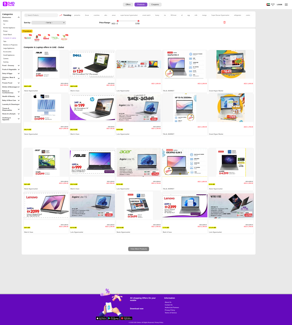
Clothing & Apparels (6, 118)
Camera (5, 58)
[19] (28, 42)
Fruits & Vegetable (9, 69)
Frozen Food (7, 83)
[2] (46, 42)
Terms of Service (171, 313)
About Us (168, 302)
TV (4, 24)
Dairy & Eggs (7, 73)
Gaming (5, 62)
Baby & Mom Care (9, 100)
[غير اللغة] (268, 4)
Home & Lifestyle (9, 114)
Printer (5, 31)
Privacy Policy (170, 310)
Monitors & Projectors (10, 45)
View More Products (138, 249)
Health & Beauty (8, 96)
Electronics (6, 17)
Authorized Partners (172, 307)
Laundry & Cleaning (10, 104)
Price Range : (105, 23)
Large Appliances (8, 48)
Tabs (4, 41)
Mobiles (5, 21)
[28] (37, 42)
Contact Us (168, 305)
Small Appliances (9, 55)
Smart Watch (7, 34)
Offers (128, 4)
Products (141, 4)
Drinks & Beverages (10, 87)
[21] (64, 42)
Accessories (7, 52)
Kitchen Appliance (9, 28)
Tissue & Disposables (7, 109)
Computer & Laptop (9, 38)
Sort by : (28, 23)
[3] (55, 42)
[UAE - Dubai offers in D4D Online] (224, 22)
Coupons (155, 4)
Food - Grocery (8, 65)
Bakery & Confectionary (7, 92)
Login (279, 4)
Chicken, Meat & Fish (8, 78)
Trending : (67, 15)
